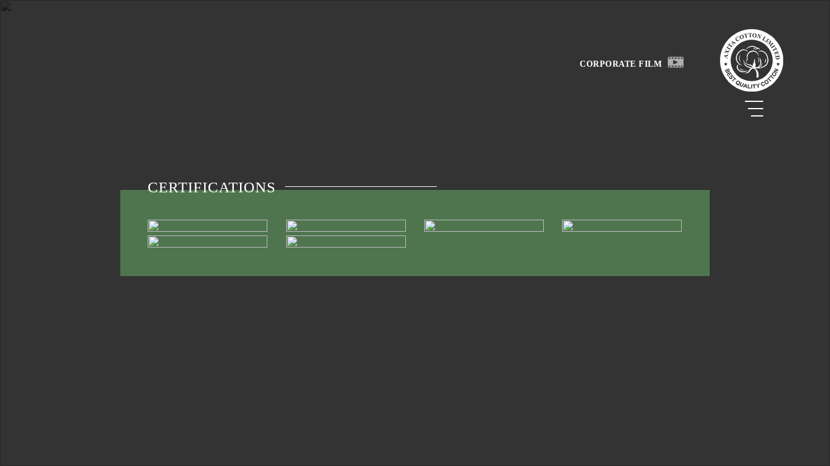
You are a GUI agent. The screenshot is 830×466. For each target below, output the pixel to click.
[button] (676, 61)
